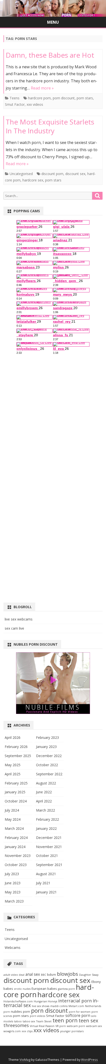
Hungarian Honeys (45, 1001)
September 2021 (49, 864)
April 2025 (12, 774)
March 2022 (45, 810)
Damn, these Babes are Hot (50, 55)
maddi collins (59, 1006)
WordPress (89, 1060)
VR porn (60, 1026)
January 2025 (15, 792)
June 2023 (12, 883)
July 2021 (43, 883)
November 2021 (49, 846)
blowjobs (67, 974)
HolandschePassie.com (18, 1001)
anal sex (32, 974)
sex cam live (14, 628)
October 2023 (16, 864)
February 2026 (16, 746)
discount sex (75, 173)
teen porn (65, 1020)
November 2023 (18, 855)
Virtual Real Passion (42, 1026)
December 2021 (49, 837)
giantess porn (66, 989)
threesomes (16, 1025)
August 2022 (46, 783)
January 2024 (15, 846)
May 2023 (12, 892)
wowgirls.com (12, 1031)
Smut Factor (15, 104)
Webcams (12, 947)
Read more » (42, 88)
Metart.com (76, 1006)
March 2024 (14, 828)
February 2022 (47, 819)
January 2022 (46, 828)
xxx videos (35, 104)
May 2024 (12, 819)
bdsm (51, 974)
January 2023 (46, 746)
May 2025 (12, 765)
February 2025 (16, 783)
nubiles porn (20, 1011)
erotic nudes (22, 989)
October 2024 (16, 801)
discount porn (52, 173)
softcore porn (77, 1015)
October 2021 (47, 855)
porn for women (79, 1011)
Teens (14, 98)
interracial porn (75, 1001)
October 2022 (47, 765)
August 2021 (46, 873)
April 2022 (44, 801)
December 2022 (49, 755)
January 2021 (46, 892)
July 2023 (12, 873)
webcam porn (76, 1026)
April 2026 (12, 737)
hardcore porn (39, 98)
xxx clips (27, 1031)
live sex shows (40, 1006)
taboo (18, 1021)
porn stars (85, 98)
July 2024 (12, 810)
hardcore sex (32, 180)
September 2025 (18, 755)
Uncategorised (21, 173)
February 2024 (16, 837)
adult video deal (13, 974)
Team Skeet (44, 1021)
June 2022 (44, 792)
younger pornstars (72, 1031)
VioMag (24, 1060)
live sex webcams (19, 619)
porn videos (37, 1016)
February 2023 (47, 737)
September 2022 (49, 774)
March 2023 (14, 901)
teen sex (88, 1020)
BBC (43, 974)
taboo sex (29, 1021)
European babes (44, 988)
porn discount (64, 98)
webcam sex (94, 1026)
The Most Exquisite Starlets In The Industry (50, 126)
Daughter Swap (89, 974)
